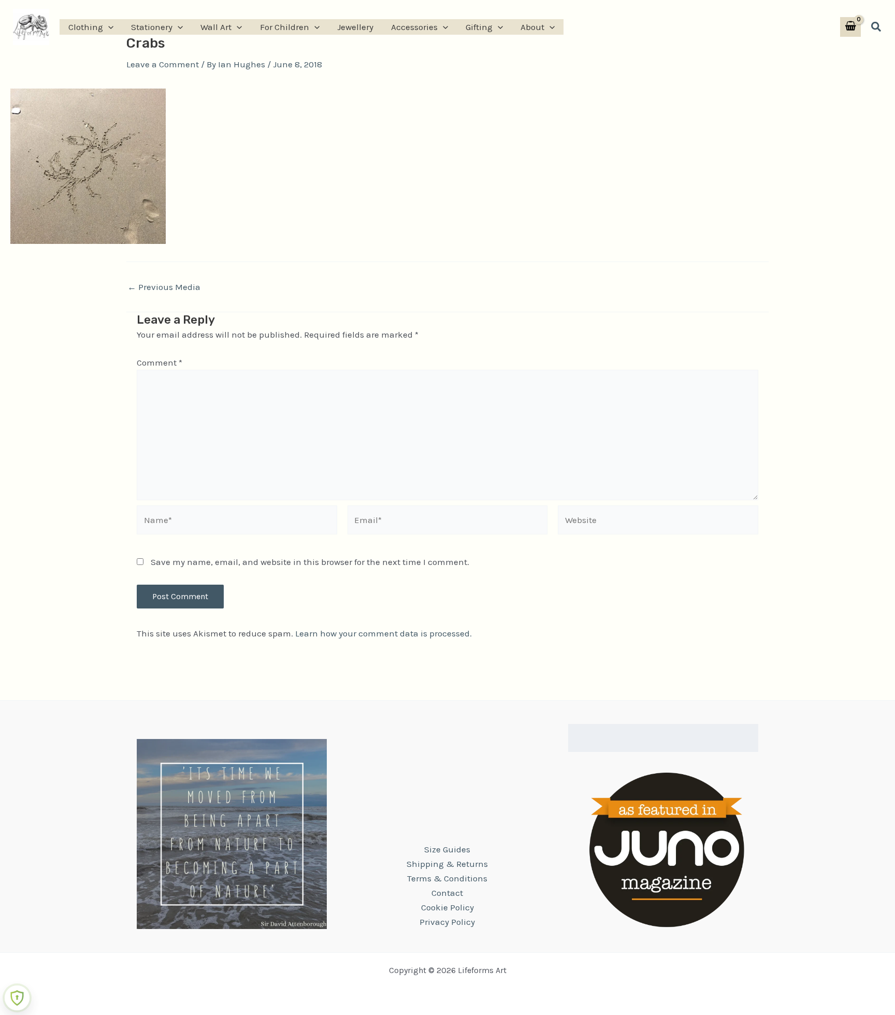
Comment (159, 362)
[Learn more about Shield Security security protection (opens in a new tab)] (17, 997)
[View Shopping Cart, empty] (850, 27)
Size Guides (447, 849)
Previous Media (163, 287)
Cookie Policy (447, 907)
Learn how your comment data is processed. (383, 633)
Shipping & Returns (447, 864)
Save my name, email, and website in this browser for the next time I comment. (310, 562)
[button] (108, 27)
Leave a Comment (162, 64)
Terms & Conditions (447, 878)
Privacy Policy (447, 922)
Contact (447, 893)
